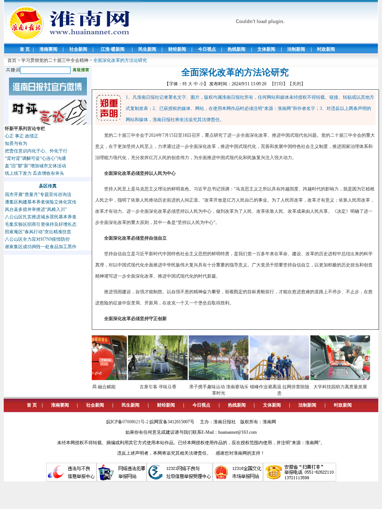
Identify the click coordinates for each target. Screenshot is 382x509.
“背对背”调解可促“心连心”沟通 (35, 158)
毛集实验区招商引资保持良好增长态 (40, 224)
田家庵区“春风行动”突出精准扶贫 (38, 231)
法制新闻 (296, 49)
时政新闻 (326, 49)
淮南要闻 (48, 49)
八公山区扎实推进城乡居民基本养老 (40, 216)
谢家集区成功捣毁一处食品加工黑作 (40, 246)
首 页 (25, 49)
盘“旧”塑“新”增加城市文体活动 (35, 165)
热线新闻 (236, 49)
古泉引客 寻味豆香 (149, 386)
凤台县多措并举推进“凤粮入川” (36, 209)
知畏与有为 (16, 143)
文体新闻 (266, 49)
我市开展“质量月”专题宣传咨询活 (38, 194)
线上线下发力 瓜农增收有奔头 (34, 173)
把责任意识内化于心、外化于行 (36, 151)
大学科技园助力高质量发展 (332, 386)
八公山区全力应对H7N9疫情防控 (37, 239)
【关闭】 (297, 83)
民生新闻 (147, 49)
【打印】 (279, 83)
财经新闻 (177, 49)
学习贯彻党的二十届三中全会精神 (54, 60)
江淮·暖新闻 (113, 49)
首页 (11, 60)
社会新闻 (78, 49)
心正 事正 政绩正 (21, 136)
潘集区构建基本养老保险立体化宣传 (40, 202)
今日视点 (207, 49)
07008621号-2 (135, 421)
